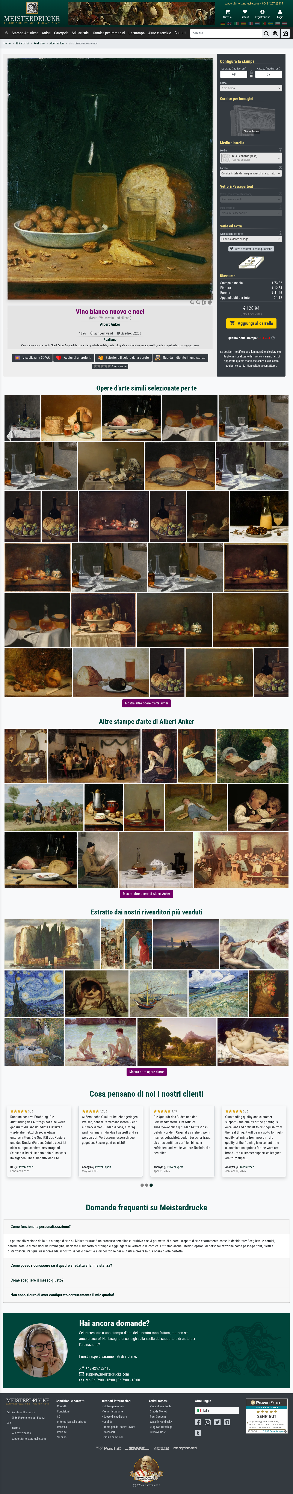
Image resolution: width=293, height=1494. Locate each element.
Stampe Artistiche (25, 33)
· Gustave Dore (157, 1432)
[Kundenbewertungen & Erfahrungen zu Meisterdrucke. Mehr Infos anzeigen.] (267, 1416)
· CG (58, 1416)
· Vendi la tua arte (112, 1411)
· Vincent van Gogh (160, 1406)
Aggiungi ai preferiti (76, 358)
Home (7, 43)
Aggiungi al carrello (253, 323)
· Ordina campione (113, 1437)
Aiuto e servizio (159, 33)
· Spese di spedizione (114, 1416)
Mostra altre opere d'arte (146, 1072)
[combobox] (251, 88)
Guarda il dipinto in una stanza (182, 358)
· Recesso (61, 1427)
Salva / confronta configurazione (252, 249)
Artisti (46, 33)
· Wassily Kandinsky (160, 1422)
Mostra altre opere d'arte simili (146, 703)
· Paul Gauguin (157, 1416)
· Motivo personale (113, 1406)
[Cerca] (266, 33)
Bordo (223, 83)
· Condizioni (62, 1411)
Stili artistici (80, 33)
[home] (6, 33)
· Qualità (107, 1422)
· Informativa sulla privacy (71, 1422)
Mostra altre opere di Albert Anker (146, 894)
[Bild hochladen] (285, 33)
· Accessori (108, 1432)
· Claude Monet (158, 1411)
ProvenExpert (88, 1167)
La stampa (136, 33)
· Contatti (61, 1406)
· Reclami (61, 1432)
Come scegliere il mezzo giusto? (37, 1280)
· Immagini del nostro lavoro (118, 1427)
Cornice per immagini (109, 33)
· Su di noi (61, 1437)
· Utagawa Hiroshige (160, 1427)
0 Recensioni (119, 366)
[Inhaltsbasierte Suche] (275, 33)
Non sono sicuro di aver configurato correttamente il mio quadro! (62, 1295)
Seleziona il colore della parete (126, 358)
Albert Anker (56, 43)
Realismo (39, 43)
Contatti (181, 33)
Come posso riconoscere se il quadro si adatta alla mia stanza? (61, 1265)
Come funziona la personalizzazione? (41, 1226)
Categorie (61, 33)
